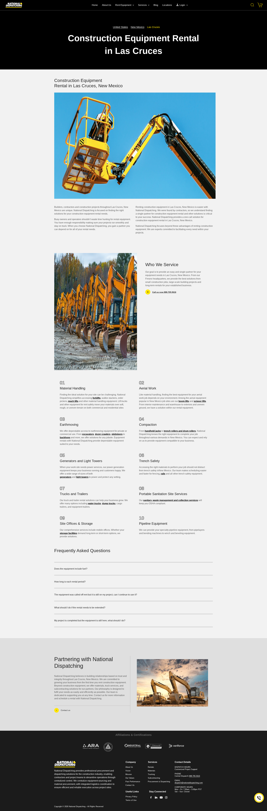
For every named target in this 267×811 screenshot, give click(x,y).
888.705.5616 (194, 776)
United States (120, 27)
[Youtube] (161, 797)
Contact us (65, 710)
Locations (167, 5)
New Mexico (137, 27)
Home (95, 5)
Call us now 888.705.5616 (164, 292)
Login (182, 5)
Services (142, 5)
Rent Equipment (123, 5)
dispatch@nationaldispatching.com (189, 783)
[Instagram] (166, 797)
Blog (156, 5)
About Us (106, 5)
